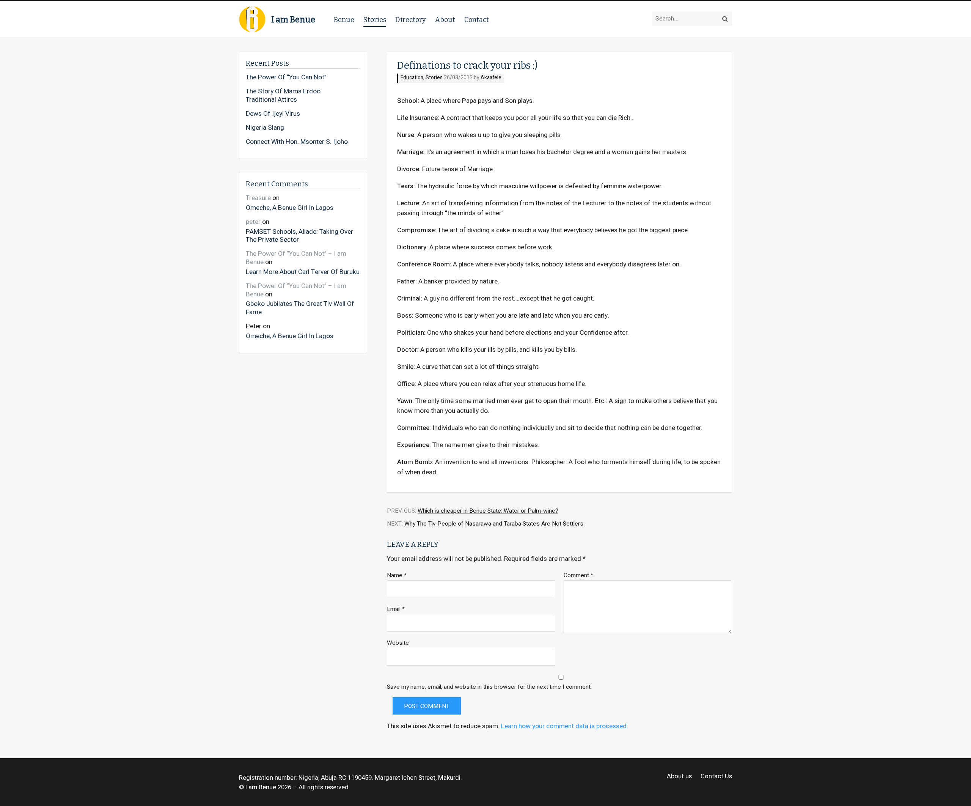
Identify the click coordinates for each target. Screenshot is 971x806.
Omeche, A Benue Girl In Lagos (289, 207)
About (445, 20)
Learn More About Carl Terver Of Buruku (303, 271)
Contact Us (716, 776)
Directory (410, 20)
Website (398, 643)
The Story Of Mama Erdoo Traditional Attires (283, 95)
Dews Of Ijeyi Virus (273, 114)
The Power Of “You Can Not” (286, 77)
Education (412, 78)
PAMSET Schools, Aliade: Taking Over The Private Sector (299, 235)
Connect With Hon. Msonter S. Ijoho (297, 142)
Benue (344, 20)
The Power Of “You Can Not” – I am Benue (296, 258)
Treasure (258, 198)
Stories (374, 20)
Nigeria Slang (265, 128)
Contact (476, 20)
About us (679, 776)
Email (396, 609)
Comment (578, 575)
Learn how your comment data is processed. (564, 726)
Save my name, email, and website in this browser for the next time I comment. (489, 687)
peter (253, 222)
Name (397, 575)
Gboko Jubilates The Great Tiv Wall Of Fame (300, 307)
